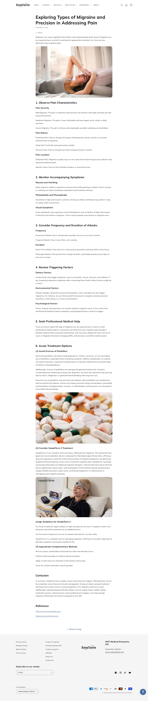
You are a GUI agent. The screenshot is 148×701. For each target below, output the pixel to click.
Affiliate (49, 653)
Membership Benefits (54, 646)
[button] (37, 5)
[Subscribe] (51, 672)
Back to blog (75, 629)
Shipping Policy (22, 646)
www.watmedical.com (114, 652)
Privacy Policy (21, 642)
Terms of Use (21, 653)
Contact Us (50, 660)
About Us (49, 657)
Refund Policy (21, 649)
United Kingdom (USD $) (26, 691)
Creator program (52, 649)
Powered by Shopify (126, 692)
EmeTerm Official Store (113, 692)
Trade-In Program (52, 642)
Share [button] (40, 33)
